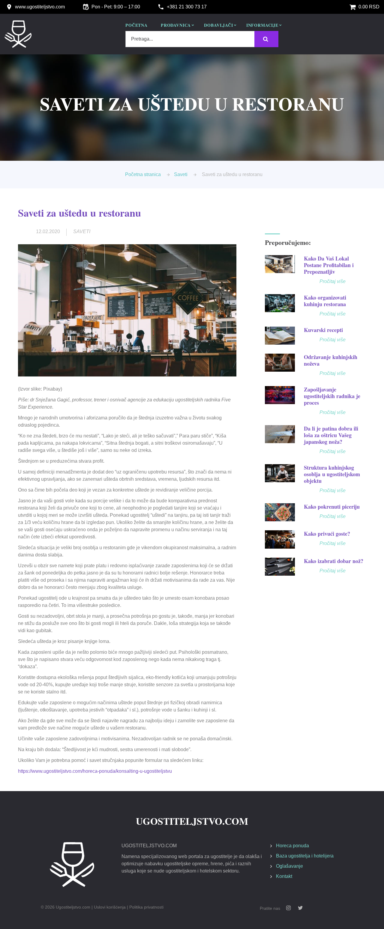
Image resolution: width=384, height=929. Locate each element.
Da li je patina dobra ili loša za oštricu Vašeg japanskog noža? (331, 435)
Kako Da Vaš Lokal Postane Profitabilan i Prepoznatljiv (329, 265)
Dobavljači (218, 25)
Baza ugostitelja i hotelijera (305, 855)
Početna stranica (143, 174)
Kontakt (284, 876)
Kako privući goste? (327, 534)
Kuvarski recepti (323, 330)
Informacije (262, 25)
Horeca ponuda (292, 845)
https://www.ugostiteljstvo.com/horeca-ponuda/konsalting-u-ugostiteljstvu (95, 771)
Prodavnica (176, 25)
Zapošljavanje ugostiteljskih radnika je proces (332, 396)
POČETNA (136, 25)
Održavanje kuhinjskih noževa (330, 360)
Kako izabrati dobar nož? (333, 561)
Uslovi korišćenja (110, 907)
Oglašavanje (289, 866)
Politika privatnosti (146, 907)
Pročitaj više (333, 281)
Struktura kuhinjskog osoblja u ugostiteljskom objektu (332, 474)
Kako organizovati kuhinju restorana (325, 301)
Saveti (181, 174)
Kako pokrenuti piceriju (332, 506)
